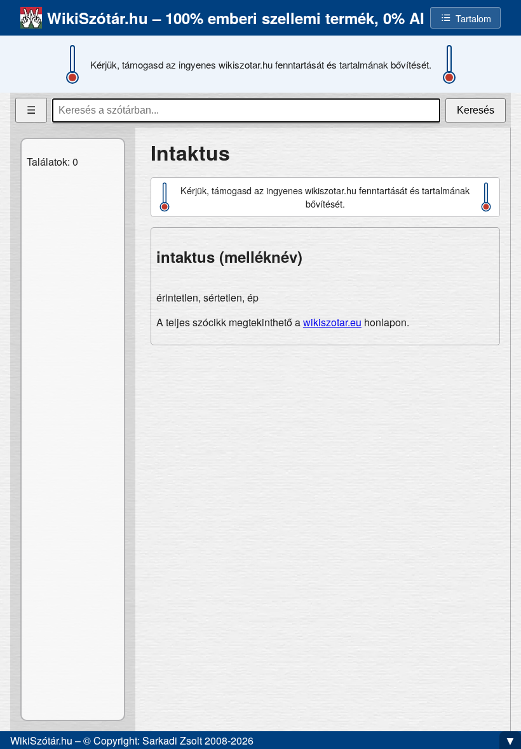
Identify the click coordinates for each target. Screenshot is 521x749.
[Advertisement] (325, 444)
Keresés (475, 110)
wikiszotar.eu (332, 322)
